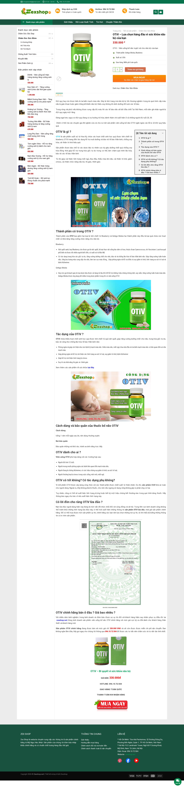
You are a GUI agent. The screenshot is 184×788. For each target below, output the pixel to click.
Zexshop (63, 774)
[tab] (59, 95)
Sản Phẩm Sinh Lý (25, 63)
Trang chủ (117, 31)
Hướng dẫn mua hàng (90, 743)
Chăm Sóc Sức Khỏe (27, 38)
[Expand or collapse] (162, 133)
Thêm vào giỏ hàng (135, 69)
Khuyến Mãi (23, 59)
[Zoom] (59, 79)
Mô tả (59, 95)
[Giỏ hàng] (160, 12)
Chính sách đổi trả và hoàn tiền (94, 746)
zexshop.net (130, 754)
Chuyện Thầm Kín (114, 22)
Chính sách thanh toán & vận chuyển (96, 748)
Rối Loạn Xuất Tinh (84, 22)
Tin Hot (99, 22)
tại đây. (91, 367)
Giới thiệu (68, 22)
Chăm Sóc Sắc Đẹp (26, 33)
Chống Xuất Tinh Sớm (27, 54)
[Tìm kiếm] (155, 12)
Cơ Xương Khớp (26, 42)
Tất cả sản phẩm (130, 31)
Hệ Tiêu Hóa (25, 45)
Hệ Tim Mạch (25, 49)
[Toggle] (52, 33)
